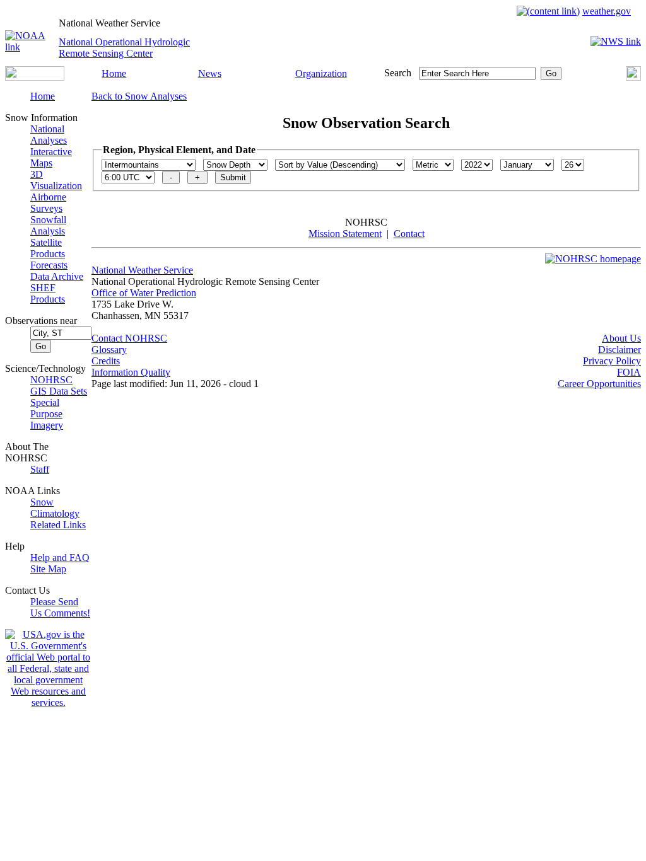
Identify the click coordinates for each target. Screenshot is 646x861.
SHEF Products (47, 293)
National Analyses (48, 135)
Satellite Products (47, 248)
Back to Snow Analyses (139, 96)
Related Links (58, 524)
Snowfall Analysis (48, 225)
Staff (39, 469)
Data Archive (56, 276)
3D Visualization (56, 180)
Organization (321, 73)
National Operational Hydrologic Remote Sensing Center (124, 48)
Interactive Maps (51, 157)
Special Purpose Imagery (46, 413)
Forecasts (49, 265)
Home (114, 73)
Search (397, 72)
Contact (409, 233)
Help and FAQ (60, 557)
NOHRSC (51, 379)
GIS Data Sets (58, 391)
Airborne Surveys (48, 203)
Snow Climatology (54, 508)
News (209, 73)
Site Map (48, 568)
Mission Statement (345, 233)
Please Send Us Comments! (60, 607)
